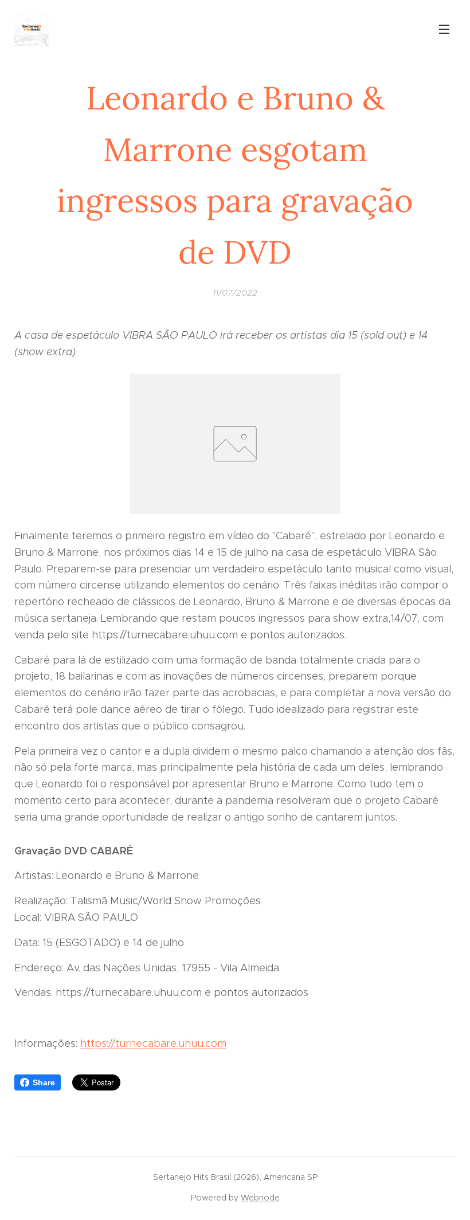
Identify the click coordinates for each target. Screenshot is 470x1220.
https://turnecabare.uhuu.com (153, 1043)
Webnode (260, 1197)
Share (44, 1082)
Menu (444, 28)
